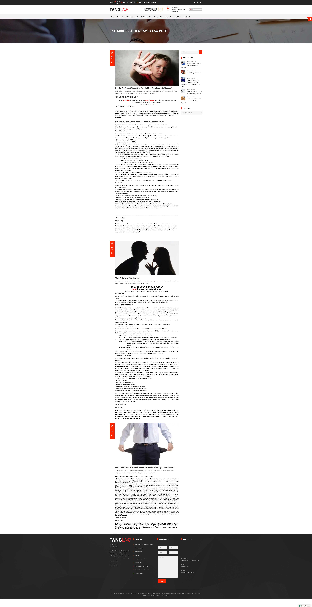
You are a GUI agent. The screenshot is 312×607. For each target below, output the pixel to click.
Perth (144, 473)
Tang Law (120, 91)
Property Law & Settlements (142, 570)
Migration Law (138, 551)
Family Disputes (130, 93)
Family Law (139, 93)
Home (112, 16)
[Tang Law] (119, 9)
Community (168, 16)
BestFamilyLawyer (131, 91)
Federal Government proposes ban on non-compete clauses (194, 92)
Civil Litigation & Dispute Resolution (144, 544)
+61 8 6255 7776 (195, 561)
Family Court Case (120, 93)
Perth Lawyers (151, 473)
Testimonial (158, 16)
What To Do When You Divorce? (127, 278)
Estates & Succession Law (141, 566)
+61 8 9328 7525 (185, 561)
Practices (129, 16)
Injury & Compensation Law (142, 559)
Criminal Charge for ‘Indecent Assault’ (194, 74)
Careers (177, 16)
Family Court (173, 91)
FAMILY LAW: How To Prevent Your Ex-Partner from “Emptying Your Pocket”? (145, 468)
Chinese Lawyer (165, 470)
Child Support (160, 91)
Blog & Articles (146, 16)
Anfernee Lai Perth (131, 281)
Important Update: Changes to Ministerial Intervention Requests (191, 65)
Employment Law (139, 573)
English (193, 9)
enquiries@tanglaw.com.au (187, 572)
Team (136, 16)
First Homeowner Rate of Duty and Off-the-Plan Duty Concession (191, 101)
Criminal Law (138, 562)
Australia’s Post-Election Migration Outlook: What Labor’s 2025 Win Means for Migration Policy (190, 83)
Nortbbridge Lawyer (136, 473)
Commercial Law (139, 548)
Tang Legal (145, 283)
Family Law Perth (148, 93)
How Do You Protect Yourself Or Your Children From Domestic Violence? (143, 88)
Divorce (167, 91)
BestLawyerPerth (142, 91)
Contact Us (187, 16)
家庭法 (155, 93)
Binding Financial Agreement (134, 470)
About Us (120, 16)
